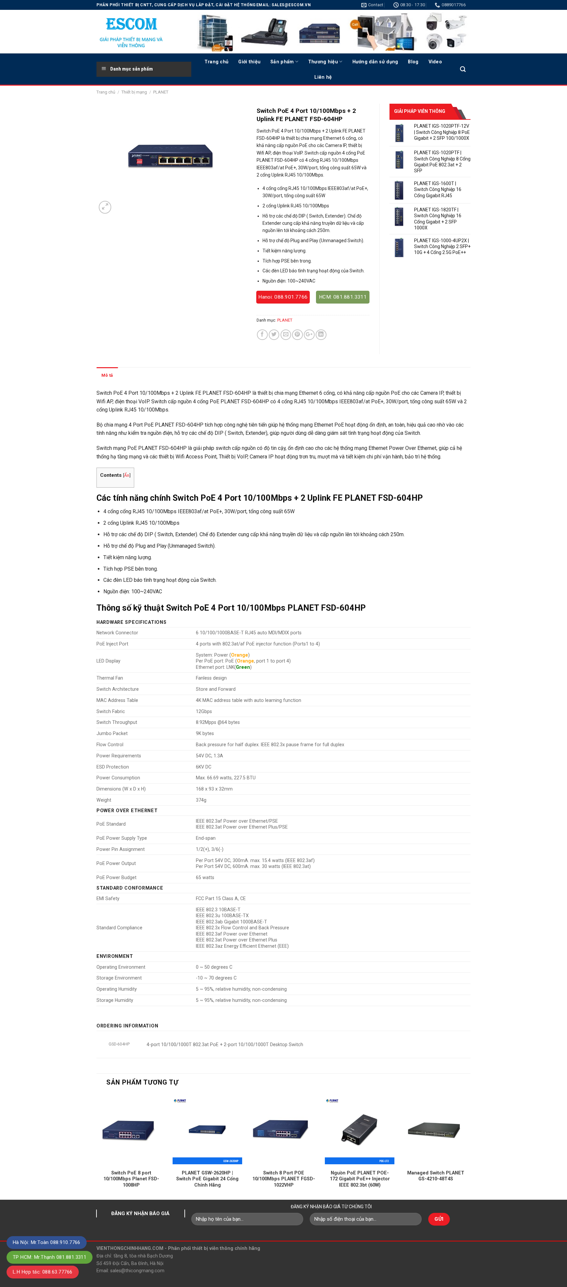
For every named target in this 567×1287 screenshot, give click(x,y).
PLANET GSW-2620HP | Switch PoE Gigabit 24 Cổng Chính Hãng (207, 1179)
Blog (413, 61)
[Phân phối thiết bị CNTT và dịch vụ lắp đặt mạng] (139, 31)
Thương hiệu (323, 61)
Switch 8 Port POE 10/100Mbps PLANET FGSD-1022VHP (283, 1179)
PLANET (160, 92)
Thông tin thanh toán (143, 375)
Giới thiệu (249, 61)
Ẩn (126, 475)
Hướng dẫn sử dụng (375, 61)
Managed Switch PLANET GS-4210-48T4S (435, 1176)
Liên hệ (323, 77)
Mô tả (107, 375)
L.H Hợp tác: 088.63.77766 (43, 1272)
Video (435, 61)
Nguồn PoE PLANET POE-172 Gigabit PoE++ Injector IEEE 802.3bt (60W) (360, 1179)
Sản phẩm (282, 61)
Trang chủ (216, 61)
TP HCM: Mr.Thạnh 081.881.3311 (49, 1257)
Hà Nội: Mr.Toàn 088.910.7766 (46, 1242)
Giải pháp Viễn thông (419, 111)
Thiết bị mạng (134, 92)
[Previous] (97, 1146)
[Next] (470, 1146)
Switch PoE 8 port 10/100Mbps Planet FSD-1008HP (131, 1179)
